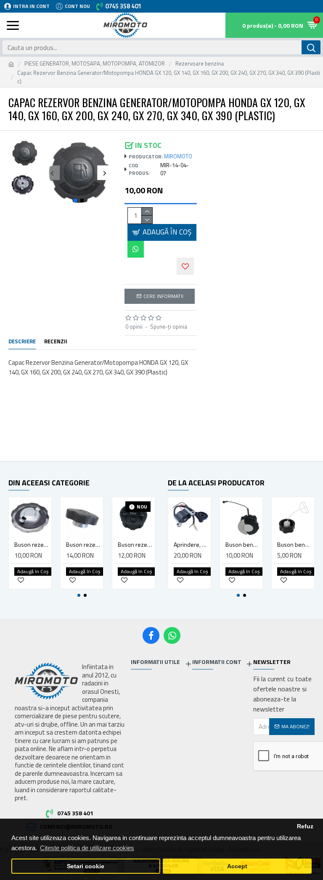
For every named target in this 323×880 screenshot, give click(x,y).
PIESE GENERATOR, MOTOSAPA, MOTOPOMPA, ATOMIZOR (94, 64)
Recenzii (55, 341)
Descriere (22, 341)
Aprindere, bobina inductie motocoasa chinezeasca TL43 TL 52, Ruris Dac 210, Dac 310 (191, 544)
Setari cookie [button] (85, 866)
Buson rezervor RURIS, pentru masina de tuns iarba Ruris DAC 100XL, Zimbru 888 (135, 544)
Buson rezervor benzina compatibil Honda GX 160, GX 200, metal (31, 544)
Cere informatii (163, 296)
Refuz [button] (305, 826)
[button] (52, 173)
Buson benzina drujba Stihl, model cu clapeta (242, 544)
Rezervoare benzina (199, 64)
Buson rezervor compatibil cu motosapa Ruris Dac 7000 (83, 544)
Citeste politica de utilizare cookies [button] (87, 847)
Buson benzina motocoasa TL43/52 (294, 544)
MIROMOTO (178, 157)
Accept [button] (237, 866)
